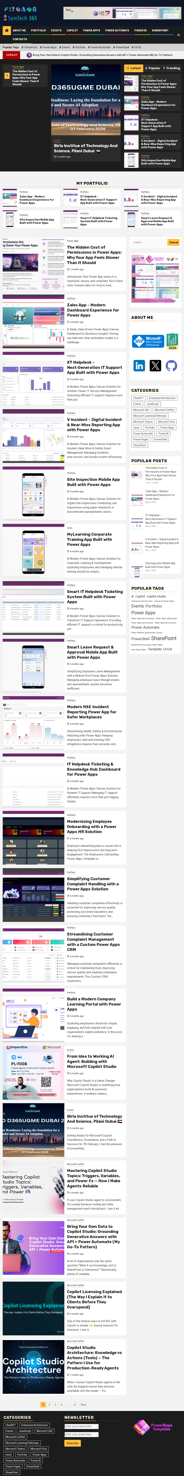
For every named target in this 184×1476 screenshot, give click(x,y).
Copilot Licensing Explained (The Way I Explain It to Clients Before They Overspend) (94, 1299)
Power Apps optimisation (166, 618)
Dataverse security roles (142, 601)
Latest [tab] (135, 68)
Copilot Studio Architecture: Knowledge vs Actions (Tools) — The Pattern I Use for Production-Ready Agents (94, 1357)
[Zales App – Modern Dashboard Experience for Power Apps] (131, 103)
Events (56, 30)
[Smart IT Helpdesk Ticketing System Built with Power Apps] (70, 219)
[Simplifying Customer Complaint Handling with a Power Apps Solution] (33, 895)
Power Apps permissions (165, 623)
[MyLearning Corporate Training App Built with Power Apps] (33, 551)
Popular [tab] (154, 68)
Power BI (140, 30)
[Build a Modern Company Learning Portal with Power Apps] (33, 1015)
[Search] (178, 35)
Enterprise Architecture (162, 398)
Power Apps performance (142, 623)
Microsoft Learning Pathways (150, 415)
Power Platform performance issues (146, 632)
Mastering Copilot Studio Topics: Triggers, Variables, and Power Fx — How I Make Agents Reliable (93, 1178)
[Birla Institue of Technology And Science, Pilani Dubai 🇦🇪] (33, 1130)
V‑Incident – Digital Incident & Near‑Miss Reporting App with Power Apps (159, 144)
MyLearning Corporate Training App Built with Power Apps (89, 539)
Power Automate (117, 30)
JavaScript (153, 404)
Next (83, 1404)
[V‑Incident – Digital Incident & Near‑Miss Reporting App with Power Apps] (131, 142)
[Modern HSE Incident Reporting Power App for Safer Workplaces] (33, 723)
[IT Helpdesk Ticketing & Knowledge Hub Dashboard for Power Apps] (33, 780)
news (69, 528)
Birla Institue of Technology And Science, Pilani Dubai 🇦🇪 (94, 1119)
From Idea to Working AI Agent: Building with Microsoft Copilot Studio (91, 1061)
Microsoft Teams (143, 421)
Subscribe (73, 1443)
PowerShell (122, 47)
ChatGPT (138, 398)
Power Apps (91, 30)
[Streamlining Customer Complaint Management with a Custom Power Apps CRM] (33, 955)
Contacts (20, 39)
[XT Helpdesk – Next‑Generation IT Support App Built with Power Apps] (131, 122)
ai (132, 596)
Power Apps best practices (142, 618)
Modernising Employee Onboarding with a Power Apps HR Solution (91, 826)
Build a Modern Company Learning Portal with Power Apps (94, 1004)
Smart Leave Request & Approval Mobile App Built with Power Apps (157, 221)
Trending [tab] (173, 68)
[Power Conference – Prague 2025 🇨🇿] (86, 99)
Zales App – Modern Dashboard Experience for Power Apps (158, 105)
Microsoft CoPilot (75, 1164)
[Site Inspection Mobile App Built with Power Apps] (131, 160)
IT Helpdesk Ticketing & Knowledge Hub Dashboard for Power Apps (93, 769)
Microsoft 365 (141, 409)
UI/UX (138, 47)
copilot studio (156, 596)
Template (155, 649)
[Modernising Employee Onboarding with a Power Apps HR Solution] (33, 838)
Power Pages (140, 439)
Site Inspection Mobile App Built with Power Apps (158, 162)
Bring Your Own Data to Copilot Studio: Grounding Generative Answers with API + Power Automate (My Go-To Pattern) (93, 1236)
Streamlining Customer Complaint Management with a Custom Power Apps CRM (93, 942)
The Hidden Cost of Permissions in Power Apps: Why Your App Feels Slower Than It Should (26, 78)
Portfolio (38, 30)
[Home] (7, 30)
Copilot (72, 30)
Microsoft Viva (166, 421)
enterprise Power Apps (164, 601)
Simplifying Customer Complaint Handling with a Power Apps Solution (93, 883)
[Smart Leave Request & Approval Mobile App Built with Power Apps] (131, 219)
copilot (140, 596)
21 (74, 1404)
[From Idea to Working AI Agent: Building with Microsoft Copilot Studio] (33, 1073)
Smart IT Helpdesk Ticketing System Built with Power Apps (98, 221)
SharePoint (160, 30)
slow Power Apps (138, 650)
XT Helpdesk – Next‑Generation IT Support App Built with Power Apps (156, 124)
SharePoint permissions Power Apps (146, 645)
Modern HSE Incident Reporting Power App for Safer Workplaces (91, 711)
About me (19, 30)
